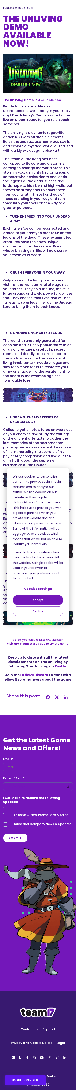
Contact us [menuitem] (29, 1029)
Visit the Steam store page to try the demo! (38, 643)
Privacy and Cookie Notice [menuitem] (32, 1043)
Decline (38, 611)
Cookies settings (38, 589)
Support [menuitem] (49, 1029)
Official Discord (34, 675)
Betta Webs (47, 1076)
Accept (38, 600)
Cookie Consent (25, 1080)
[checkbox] (38, 820)
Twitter (61, 666)
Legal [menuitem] (61, 1043)
